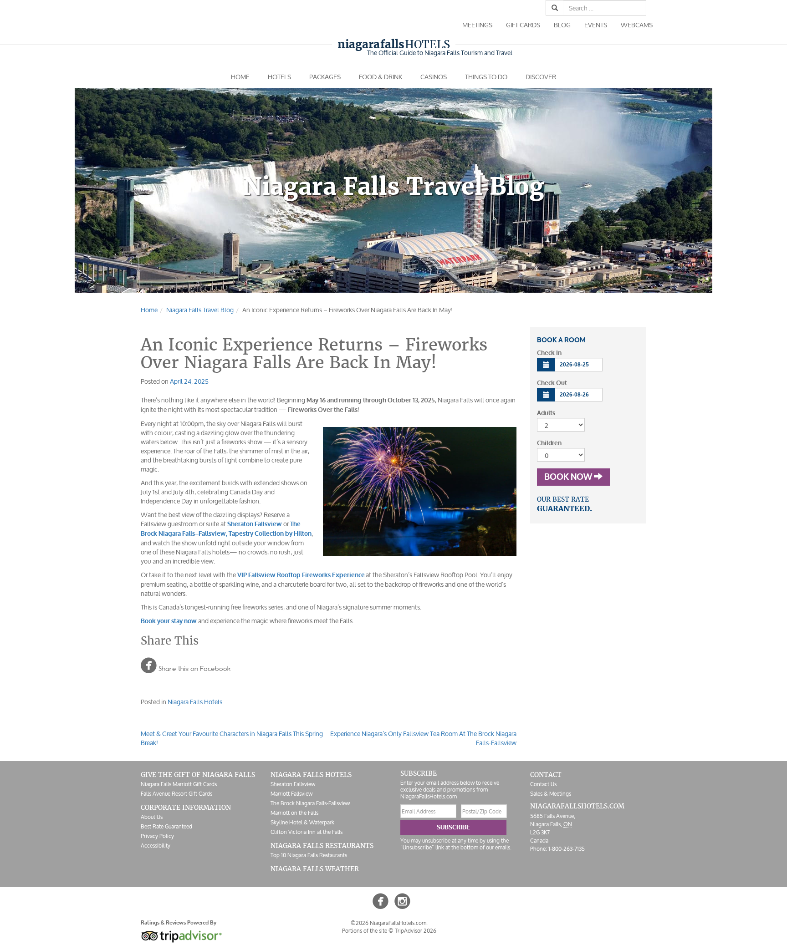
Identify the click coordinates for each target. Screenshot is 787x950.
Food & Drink (380, 76)
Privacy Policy (157, 836)
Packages (325, 76)
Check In (549, 353)
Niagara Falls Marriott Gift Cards (179, 784)
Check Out (552, 383)
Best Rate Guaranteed (166, 826)
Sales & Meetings (550, 793)
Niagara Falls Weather (315, 869)
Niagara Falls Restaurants (322, 846)
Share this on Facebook (185, 665)
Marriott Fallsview (291, 793)
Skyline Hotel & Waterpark (302, 822)
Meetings (477, 24)
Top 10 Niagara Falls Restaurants (309, 855)
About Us (152, 817)
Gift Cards (523, 24)
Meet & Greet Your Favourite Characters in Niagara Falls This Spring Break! (232, 738)
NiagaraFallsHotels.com (577, 806)
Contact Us (543, 784)
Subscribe (453, 827)
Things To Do (486, 76)
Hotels (393, 44)
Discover (541, 76)
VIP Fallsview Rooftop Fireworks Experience (301, 575)
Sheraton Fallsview (293, 784)
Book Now (569, 477)
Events (595, 24)
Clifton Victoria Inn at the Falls (306, 832)
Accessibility (155, 845)
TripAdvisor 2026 (415, 930)
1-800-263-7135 (566, 848)
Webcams (637, 24)
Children (549, 443)
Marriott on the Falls (294, 812)
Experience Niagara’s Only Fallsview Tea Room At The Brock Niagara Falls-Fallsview (423, 738)
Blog (562, 24)
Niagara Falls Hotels (195, 701)
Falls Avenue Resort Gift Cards (176, 793)
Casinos (433, 76)
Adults (546, 413)
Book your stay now (169, 621)
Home (240, 76)
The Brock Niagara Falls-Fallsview (310, 803)
